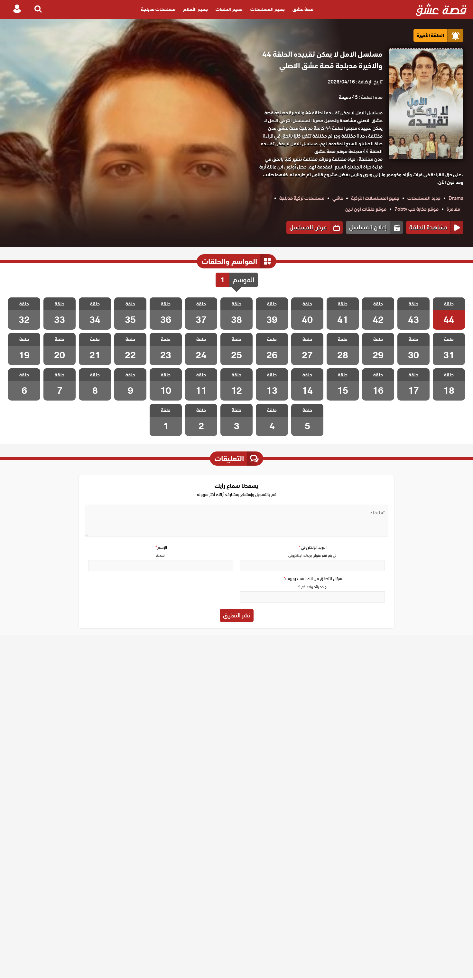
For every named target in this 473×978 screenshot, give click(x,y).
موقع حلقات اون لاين (365, 209)
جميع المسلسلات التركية (375, 198)
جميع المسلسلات (267, 9)
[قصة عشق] (441, 9)
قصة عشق (302, 9)
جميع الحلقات (229, 9)
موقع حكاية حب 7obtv (416, 209)
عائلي (337, 198)
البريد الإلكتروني (312, 547)
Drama (456, 198)
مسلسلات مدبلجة (158, 9)
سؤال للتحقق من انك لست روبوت (312, 579)
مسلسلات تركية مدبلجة (301, 198)
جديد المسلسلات (424, 198)
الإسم (161, 547)
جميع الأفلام (195, 9)
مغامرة (453, 209)
